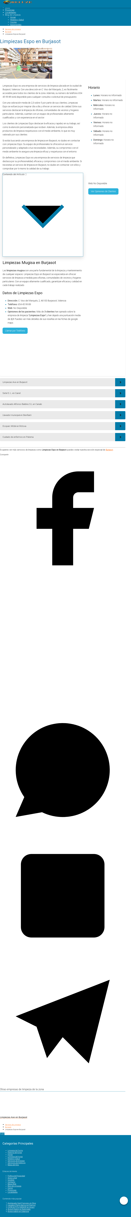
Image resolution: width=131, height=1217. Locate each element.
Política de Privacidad (16, 1176)
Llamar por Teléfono (15, 330)
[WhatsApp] (62, 832)
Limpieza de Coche (15, 1151)
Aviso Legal (12, 1178)
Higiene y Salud (17, 20)
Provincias (9, 10)
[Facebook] (62, 580)
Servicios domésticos (16, 1163)
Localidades (10, 12)
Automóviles (15, 24)
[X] (62, 706)
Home (10, 1188)
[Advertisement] (43, 355)
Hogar (13, 17)
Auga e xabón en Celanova (18, 1211)
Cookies (11, 1180)
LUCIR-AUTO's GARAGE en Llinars (21, 1207)
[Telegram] (62, 1083)
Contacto (11, 1182)
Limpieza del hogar (15, 1157)
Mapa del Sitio (13, 1165)
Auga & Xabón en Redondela (19, 1209)
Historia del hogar (15, 1153)
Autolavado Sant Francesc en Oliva (22, 1203)
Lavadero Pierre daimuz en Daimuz (21, 1205)
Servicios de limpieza (16, 1161)
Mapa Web (12, 1184)
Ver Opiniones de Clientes (103, 191)
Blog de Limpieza (14, 1186)
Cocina (13, 22)
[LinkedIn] (62, 957)
